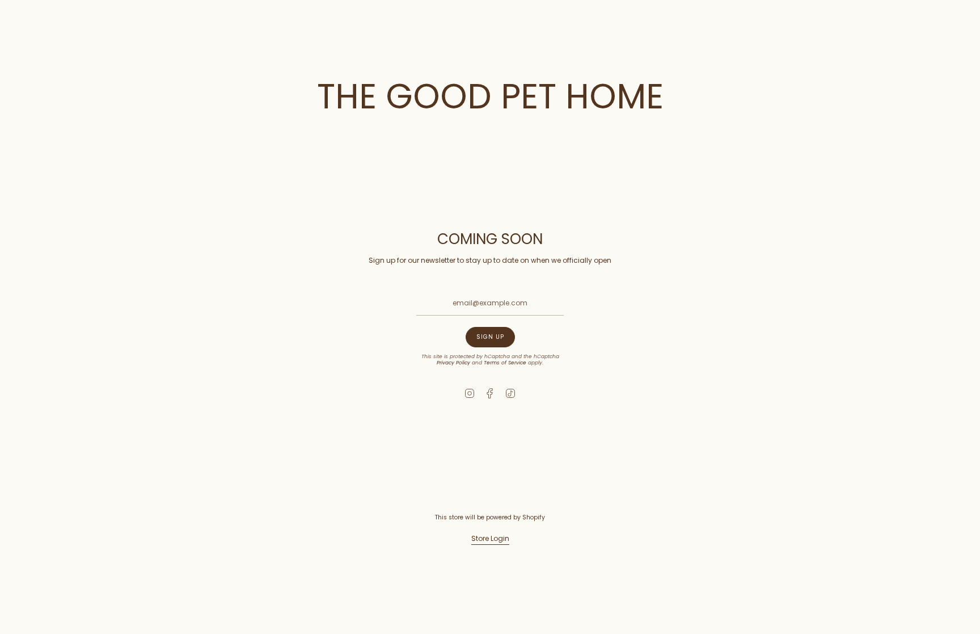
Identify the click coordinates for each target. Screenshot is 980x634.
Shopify (533, 517)
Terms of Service (505, 362)
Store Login (490, 538)
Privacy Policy (453, 362)
